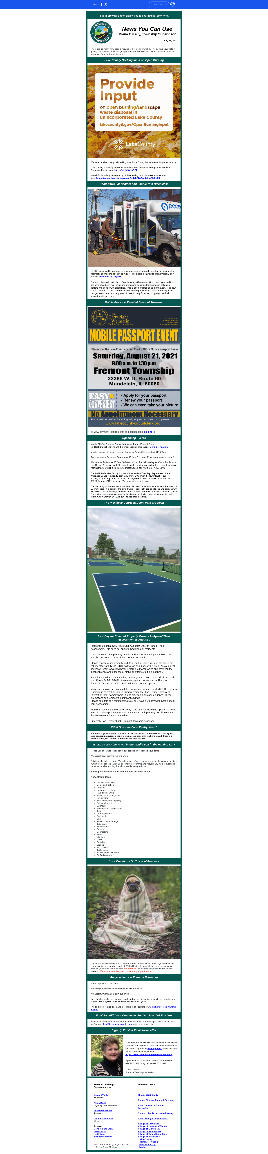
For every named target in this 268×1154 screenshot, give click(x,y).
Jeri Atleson (100, 1131)
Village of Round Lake (149, 1131)
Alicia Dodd (100, 1103)
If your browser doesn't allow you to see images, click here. (134, 15)
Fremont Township (149, 1142)
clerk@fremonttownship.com (117, 1024)
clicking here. (154, 1048)
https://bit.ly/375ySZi (110, 276)
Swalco (142, 1147)
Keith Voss (99, 1134)
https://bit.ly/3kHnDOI (125, 170)
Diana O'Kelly (101, 1095)
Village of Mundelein (149, 1128)
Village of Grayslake (148, 1123)
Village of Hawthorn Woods (152, 1126)
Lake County (145, 1139)
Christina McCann (103, 1118)
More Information (159, 447)
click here (149, 432)
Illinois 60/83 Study (148, 1095)
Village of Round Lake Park (152, 1134)
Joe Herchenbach (103, 1110)
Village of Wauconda (149, 1136)
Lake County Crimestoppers (153, 1118)
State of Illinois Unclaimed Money (156, 1113)
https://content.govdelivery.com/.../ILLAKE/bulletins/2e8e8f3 (128, 178)
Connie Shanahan (103, 1128)
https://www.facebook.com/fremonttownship (148, 1054)
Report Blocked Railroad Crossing (156, 1100)
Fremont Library (147, 1144)
